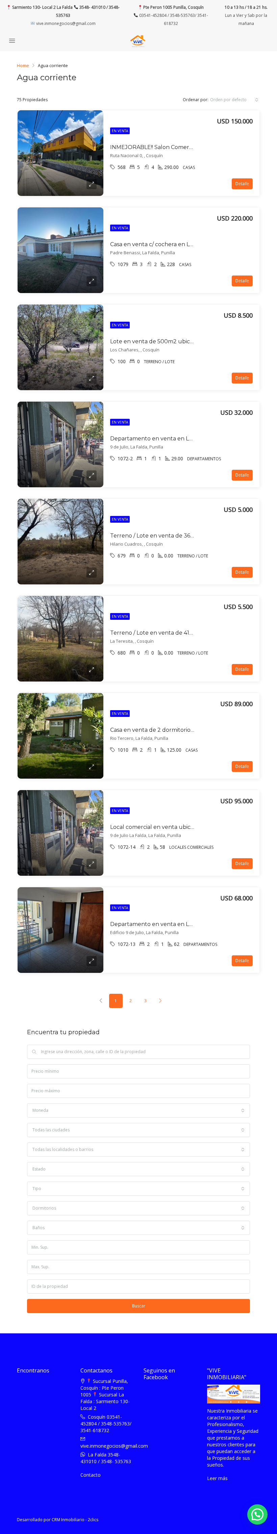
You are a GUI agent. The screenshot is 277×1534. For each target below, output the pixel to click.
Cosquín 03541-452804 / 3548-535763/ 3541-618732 (105, 1424)
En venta (120, 130)
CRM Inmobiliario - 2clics (75, 1520)
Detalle (242, 183)
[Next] (160, 1001)
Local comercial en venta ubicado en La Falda (171, 827)
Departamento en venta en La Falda (159, 438)
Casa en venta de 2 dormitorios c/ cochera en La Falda (182, 730)
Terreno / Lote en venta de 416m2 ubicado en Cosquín (183, 633)
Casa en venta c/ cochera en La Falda (159, 244)
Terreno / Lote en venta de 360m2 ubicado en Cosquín (184, 535)
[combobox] (234, 100)
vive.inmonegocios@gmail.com (65, 23)
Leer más (217, 1478)
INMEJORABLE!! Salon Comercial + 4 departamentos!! (181, 147)
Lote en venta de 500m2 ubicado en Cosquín (171, 341)
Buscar (138, 1306)
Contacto (90, 1475)
